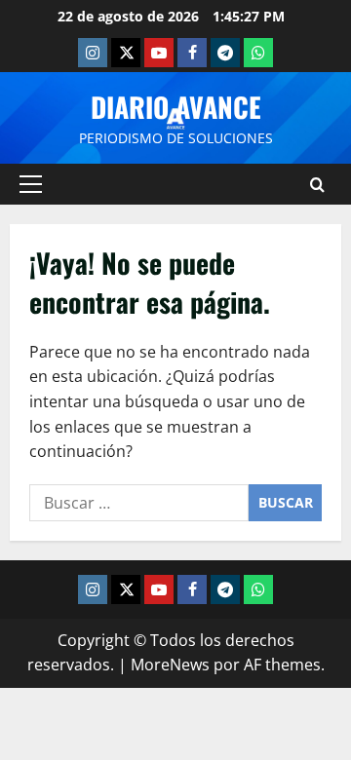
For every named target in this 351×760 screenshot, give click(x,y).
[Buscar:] (139, 502)
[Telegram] (225, 52)
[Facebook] (192, 52)
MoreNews (170, 664)
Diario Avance (176, 107)
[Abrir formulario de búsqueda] (317, 185)
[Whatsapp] (258, 52)
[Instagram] (92, 52)
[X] (125, 52)
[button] (31, 184)
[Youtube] (159, 52)
